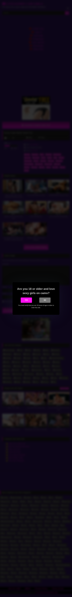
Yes (26, 300)
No (45, 300)
